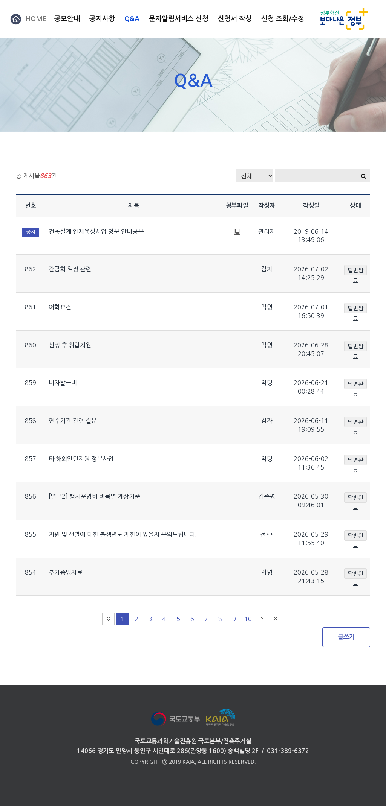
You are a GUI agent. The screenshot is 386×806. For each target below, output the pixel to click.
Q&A (131, 18)
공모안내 (67, 18)
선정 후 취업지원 (70, 345)
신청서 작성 (235, 18)
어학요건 (60, 307)
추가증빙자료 (66, 572)
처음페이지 (108, 619)
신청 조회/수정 (282, 18)
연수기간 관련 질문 (73, 421)
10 (248, 619)
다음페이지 (262, 619)
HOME (36, 18)
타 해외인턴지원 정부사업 (81, 459)
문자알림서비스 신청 (178, 18)
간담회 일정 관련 (70, 269)
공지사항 (102, 18)
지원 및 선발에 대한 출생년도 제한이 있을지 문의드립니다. (123, 534)
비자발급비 (63, 383)
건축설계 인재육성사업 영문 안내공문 (96, 231)
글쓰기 (346, 637)
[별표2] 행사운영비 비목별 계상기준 (94, 496)
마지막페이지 (276, 619)
